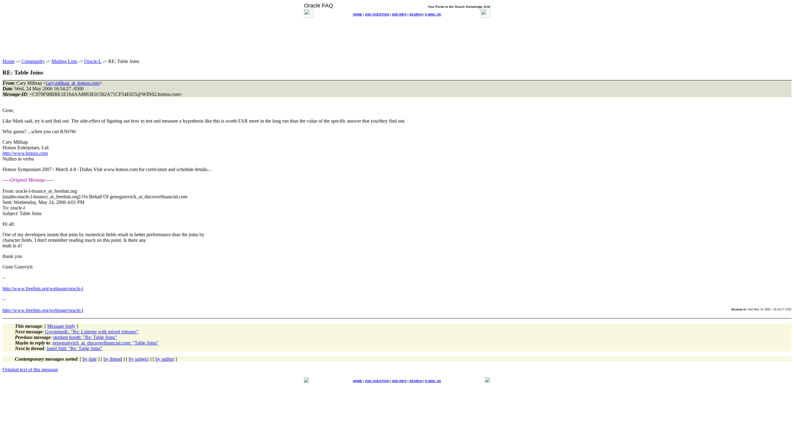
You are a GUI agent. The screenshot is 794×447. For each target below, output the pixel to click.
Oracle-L (92, 61)
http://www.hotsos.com (25, 153)
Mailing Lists (64, 61)
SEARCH (415, 14)
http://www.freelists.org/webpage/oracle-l (42, 288)
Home (8, 61)
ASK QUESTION (377, 14)
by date (90, 359)
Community (33, 61)
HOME (357, 14)
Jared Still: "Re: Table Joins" (75, 348)
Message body (61, 326)
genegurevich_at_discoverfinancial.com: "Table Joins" (105, 342)
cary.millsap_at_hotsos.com (73, 83)
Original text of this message (30, 369)
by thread (113, 359)
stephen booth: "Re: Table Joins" (85, 337)
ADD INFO (399, 14)
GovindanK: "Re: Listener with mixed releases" (92, 331)
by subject (139, 359)
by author (164, 359)
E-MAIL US (433, 14)
